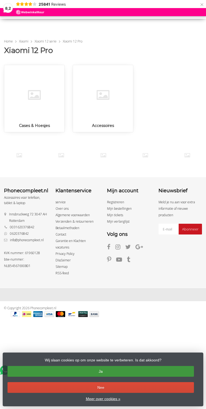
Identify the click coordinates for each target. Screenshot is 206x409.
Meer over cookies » (103, 399)
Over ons (62, 208)
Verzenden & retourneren (75, 221)
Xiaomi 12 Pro (72, 41)
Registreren (115, 202)
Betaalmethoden (67, 228)
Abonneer (190, 229)
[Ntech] (103, 155)
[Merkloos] (61, 155)
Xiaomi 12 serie (46, 41)
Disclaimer (63, 260)
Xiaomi (23, 41)
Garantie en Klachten (71, 241)
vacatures (62, 247)
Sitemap (62, 266)
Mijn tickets (115, 215)
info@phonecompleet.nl (27, 240)
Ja (101, 371)
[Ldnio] (19, 155)
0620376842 (19, 233)
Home (8, 41)
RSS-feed (62, 273)
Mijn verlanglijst (118, 221)
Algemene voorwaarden (73, 215)
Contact (61, 234)
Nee (100, 387)
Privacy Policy (65, 253)
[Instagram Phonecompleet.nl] (120, 248)
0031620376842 (22, 227)
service (61, 202)
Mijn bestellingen (119, 208)
